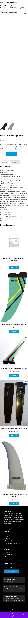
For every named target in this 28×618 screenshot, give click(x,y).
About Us (8, 531)
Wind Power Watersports (9, 2)
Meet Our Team (9, 534)
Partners (7, 557)
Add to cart (12, 154)
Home (2, 6)
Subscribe (11, 571)
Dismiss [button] (15, 616)
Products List (9, 554)
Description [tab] (5, 162)
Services (7, 552)
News (6, 536)
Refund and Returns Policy (12, 543)
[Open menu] (26, 2)
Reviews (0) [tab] (15, 162)
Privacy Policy (9, 541)
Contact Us (8, 538)
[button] (25, 13)
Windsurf (7, 6)
